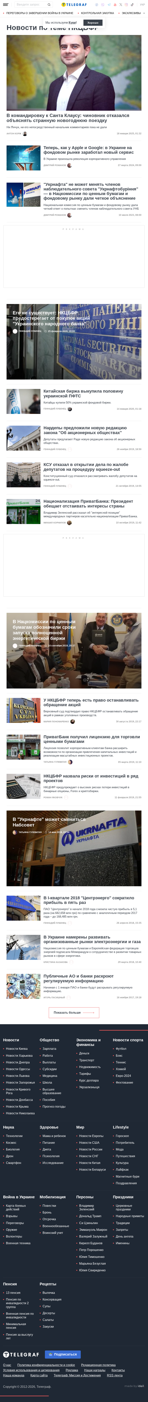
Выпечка (49, 1292)
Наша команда (13, 1375)
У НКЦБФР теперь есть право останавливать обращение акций (91, 702)
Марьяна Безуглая (92, 1263)
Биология (13, 1149)
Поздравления (126, 1183)
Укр (142, 4)
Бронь (47, 1212)
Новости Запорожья (20, 1082)
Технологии (14, 1136)
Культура (122, 1162)
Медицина (50, 1075)
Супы (46, 1306)
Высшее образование (52, 1091)
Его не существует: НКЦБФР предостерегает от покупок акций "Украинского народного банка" (51, 318)
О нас (7, 1365)
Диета (47, 1149)
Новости (11, 1040)
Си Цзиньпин (88, 1223)
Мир (80, 1127)
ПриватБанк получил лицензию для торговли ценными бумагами (92, 739)
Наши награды (94, 1370)
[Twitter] (121, 4)
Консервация (52, 1299)
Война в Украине (19, 1197)
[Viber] (102, 4)
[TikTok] (132, 5)
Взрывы (12, 1216)
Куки (72, 22)
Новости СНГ (88, 1156)
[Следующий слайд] (144, 13)
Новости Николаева (20, 1113)
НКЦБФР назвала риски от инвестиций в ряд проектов (91, 778)
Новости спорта (128, 1040)
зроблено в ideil (134, 1386)
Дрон (9, 1156)
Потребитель (125, 1142)
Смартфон (13, 1162)
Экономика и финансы (88, 1042)
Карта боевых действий (16, 1207)
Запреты (122, 1229)
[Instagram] (126, 4)
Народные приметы (130, 1216)
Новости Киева (17, 1048)
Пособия (49, 1099)
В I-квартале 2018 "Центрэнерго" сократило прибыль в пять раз (89, 900)
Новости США (89, 1142)
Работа (48, 1055)
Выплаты (49, 1062)
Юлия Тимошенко (91, 1256)
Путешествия (125, 1156)
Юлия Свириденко (92, 1270)
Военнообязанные (56, 1226)
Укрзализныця (89, 1087)
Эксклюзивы (131, 13)
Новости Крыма (17, 1106)
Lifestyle (121, 1127)
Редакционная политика (98, 1365)
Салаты (48, 1319)
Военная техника (18, 1243)
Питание (49, 1142)
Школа (47, 1082)
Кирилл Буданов (91, 1243)
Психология (51, 1156)
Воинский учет (53, 1232)
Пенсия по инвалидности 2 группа (17, 1303)
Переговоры (15, 1223)
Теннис (121, 1062)
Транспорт (86, 1060)
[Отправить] (49, 5)
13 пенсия (13, 1292)
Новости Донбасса (19, 1099)
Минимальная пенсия (16, 1325)
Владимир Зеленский (86, 1207)
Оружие (11, 1229)
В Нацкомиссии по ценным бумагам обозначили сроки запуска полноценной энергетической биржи (44, 630)
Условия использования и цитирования (31, 1370)
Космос (11, 1142)
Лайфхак (122, 1169)
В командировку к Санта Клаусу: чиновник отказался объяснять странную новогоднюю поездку (68, 118)
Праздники (123, 1197)
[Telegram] (109, 4)
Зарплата (49, 1048)
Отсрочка (49, 1219)
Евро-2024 (123, 1075)
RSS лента (115, 1375)
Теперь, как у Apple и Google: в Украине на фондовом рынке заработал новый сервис (89, 150)
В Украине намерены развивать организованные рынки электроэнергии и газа (92, 939)
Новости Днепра (18, 1062)
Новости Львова (17, 1075)
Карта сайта (39, 1375)
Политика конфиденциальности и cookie (46, 1365)
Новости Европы (91, 1136)
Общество (49, 1040)
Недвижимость (90, 1067)
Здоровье (49, 1127)
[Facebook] (96, 4)
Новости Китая (89, 1162)
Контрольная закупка (97, 13)
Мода (120, 1149)
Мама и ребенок (54, 1136)
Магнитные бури (127, 1176)
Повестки (49, 1205)
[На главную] (74, 4)
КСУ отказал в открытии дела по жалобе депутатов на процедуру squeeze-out (86, 467)
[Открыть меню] (6, 4)
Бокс (119, 1055)
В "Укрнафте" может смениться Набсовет (49, 822)
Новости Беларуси (92, 1169)
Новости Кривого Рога (18, 1091)
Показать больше (67, 1012)
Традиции (123, 1223)
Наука (8, 1127)
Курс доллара (89, 1080)
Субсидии (50, 1069)
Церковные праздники (124, 1207)
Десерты (49, 1313)
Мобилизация (53, 1197)
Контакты (118, 1370)
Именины (123, 1243)
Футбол (121, 1048)
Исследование (53, 1162)
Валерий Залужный (93, 1236)
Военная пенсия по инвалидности (20, 1315)
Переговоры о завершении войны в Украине (39, 13)
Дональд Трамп (90, 1216)
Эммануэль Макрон (93, 1229)
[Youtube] (115, 5)
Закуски (48, 1326)
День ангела (124, 1236)
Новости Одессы (18, 1069)
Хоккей (121, 1069)
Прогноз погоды (54, 1106)
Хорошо (92, 22)
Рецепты (48, 1284)
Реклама (72, 1370)
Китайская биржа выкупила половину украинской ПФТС (83, 393)
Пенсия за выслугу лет (19, 1336)
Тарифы (85, 1073)
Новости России (90, 1149)
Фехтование (124, 1082)
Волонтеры (14, 1236)
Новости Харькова (19, 1055)
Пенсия (10, 1284)
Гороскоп (122, 1136)
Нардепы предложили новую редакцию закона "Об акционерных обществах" (85, 430)
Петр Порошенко (91, 1250)
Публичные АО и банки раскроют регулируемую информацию (79, 978)
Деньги (84, 1053)
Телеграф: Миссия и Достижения (77, 1375)
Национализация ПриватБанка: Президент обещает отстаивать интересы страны (88, 503)
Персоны (84, 1197)
